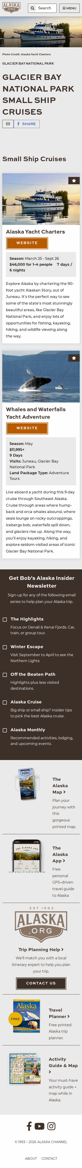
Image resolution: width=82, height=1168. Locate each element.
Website (27, 243)
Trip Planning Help (39, 950)
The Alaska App (60, 854)
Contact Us (41, 983)
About (31, 1159)
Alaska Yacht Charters (35, 232)
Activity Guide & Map (63, 1062)
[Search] (32, 8)
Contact (49, 1159)
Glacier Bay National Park (28, 63)
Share (28, 124)
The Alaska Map (60, 786)
